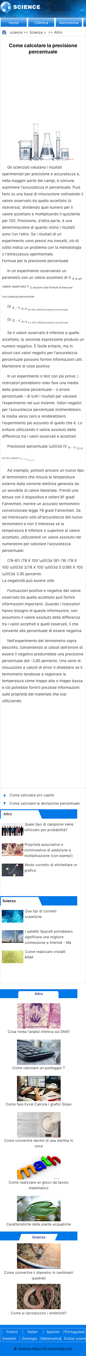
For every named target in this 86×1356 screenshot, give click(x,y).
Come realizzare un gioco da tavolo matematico (39, 1185)
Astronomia (69, 22)
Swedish (9, 1338)
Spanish (53, 1331)
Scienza (36, 32)
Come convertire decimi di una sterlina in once (38, 1143)
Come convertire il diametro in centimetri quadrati (38, 1275)
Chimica (41, 22)
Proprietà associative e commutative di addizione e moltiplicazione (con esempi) (48, 850)
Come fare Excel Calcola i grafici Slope (38, 1104)
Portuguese (73, 1331)
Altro (58, 32)
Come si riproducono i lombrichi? (38, 1313)
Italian (32, 1331)
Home (14, 22)
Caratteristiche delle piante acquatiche (38, 1224)
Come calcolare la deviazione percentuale (45, 803)
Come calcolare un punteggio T (38, 1068)
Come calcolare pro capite (31, 795)
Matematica (50, 1338)
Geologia (29, 1338)
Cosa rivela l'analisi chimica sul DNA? (39, 1031)
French (12, 1331)
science (16, 32)
